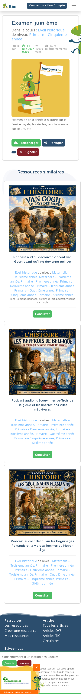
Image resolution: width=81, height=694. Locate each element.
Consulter (42, 314)
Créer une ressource (21, 631)
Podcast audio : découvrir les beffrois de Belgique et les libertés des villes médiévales (42, 405)
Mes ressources (17, 636)
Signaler (30, 152)
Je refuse (24, 663)
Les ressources (16, 625)
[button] (13, 152)
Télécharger (29, 142)
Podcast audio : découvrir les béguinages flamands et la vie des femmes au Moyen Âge (42, 546)
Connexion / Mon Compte (47, 5)
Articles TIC (51, 636)
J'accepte (9, 663)
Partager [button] (56, 142)
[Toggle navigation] (74, 5)
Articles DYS (52, 631)
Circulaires (51, 641)
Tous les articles (55, 625)
